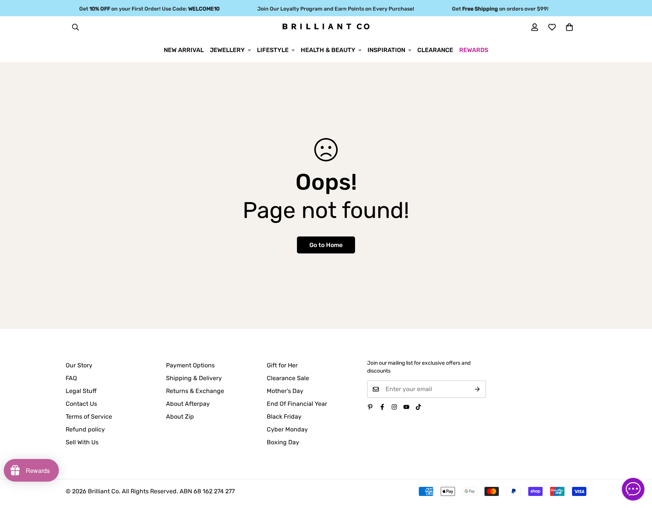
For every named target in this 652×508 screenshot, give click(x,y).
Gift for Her (282, 365)
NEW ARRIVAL (184, 50)
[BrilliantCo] (326, 27)
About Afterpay (188, 403)
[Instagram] (394, 407)
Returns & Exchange (195, 390)
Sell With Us (82, 442)
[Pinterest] (370, 407)
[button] (569, 27)
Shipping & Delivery (194, 378)
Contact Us (81, 403)
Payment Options (190, 365)
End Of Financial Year (297, 403)
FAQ (71, 378)
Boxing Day (283, 442)
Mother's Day (285, 390)
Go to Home (326, 245)
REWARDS (473, 50)
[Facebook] (382, 407)
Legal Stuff (81, 390)
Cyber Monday (287, 429)
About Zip (180, 416)
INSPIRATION (386, 50)
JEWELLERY (227, 50)
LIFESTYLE (273, 50)
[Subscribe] (477, 389)
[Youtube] (406, 407)
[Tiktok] (418, 407)
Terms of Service (89, 416)
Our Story (79, 365)
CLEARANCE (435, 50)
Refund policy (85, 429)
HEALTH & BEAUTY (328, 50)
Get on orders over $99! (496, 9)
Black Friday (284, 416)
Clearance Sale (288, 378)
